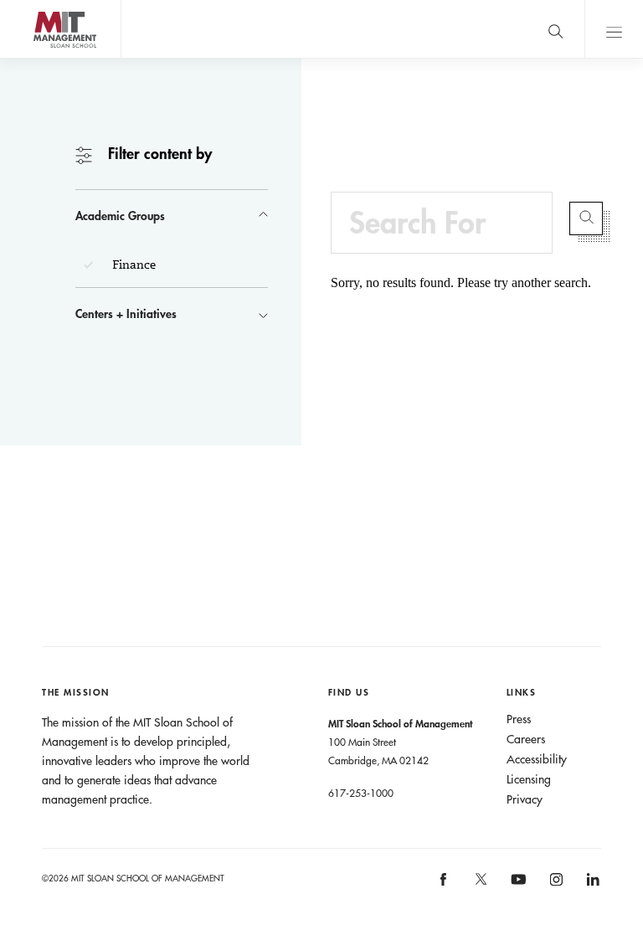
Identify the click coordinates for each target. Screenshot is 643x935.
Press (519, 719)
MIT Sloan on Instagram (554, 885)
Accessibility (537, 759)
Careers (526, 739)
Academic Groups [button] (120, 215)
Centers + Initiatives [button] (126, 313)
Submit (586, 218)
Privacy (525, 799)
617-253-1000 (361, 792)
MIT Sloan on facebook (445, 885)
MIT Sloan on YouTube (515, 888)
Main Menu (613, 29)
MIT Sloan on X (480, 884)
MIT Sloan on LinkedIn (591, 885)
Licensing (529, 779)
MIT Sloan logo (42, 58)
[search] (555, 29)
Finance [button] (133, 264)
